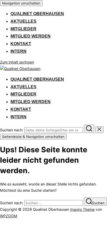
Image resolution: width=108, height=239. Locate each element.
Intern (18, 51)
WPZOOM (8, 216)
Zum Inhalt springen (17, 62)
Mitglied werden (30, 36)
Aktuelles (23, 21)
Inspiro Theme (82, 209)
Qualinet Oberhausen (37, 13)
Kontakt (20, 44)
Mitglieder (23, 29)
